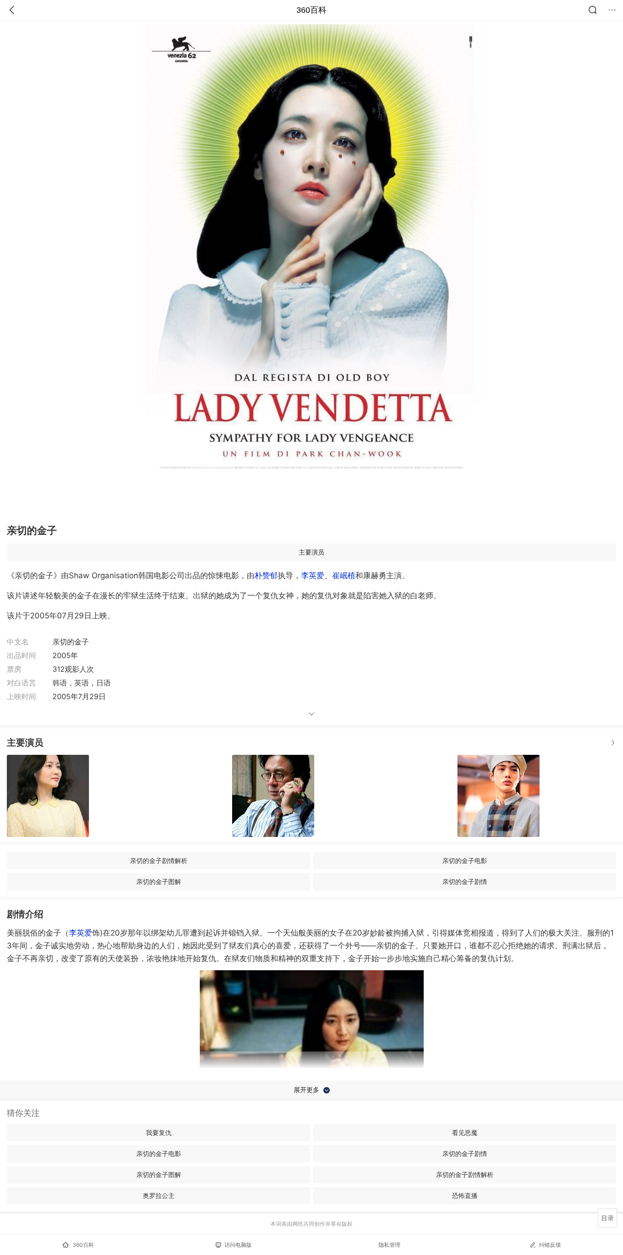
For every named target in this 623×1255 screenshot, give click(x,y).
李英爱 (312, 575)
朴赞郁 (266, 575)
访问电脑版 (238, 1244)
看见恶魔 (465, 1132)
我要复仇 (158, 1132)
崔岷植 (343, 575)
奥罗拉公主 (159, 1195)
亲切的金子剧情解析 (158, 860)
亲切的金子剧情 (464, 881)
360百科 (311, 10)
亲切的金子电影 (464, 860)
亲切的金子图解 (158, 881)
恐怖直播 (465, 1195)
